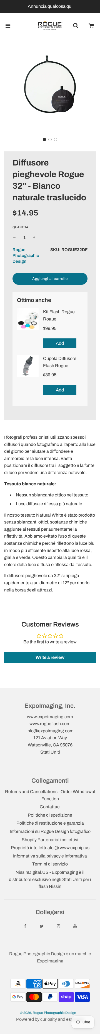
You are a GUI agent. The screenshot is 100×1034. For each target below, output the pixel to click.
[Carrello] (91, 25)
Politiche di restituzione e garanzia (50, 823)
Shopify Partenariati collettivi (50, 839)
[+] (34, 238)
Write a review (50, 657)
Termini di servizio (50, 864)
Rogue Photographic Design (25, 256)
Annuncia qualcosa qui (50, 6)
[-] (14, 238)
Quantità (20, 227)
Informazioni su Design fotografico (50, 831)
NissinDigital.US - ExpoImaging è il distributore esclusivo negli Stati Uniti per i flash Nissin (50, 879)
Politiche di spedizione (50, 815)
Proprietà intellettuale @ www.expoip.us (50, 847)
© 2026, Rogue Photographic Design (48, 1013)
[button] (44, 139)
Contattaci (50, 806)
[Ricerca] (76, 25)
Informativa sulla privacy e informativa (50, 856)
